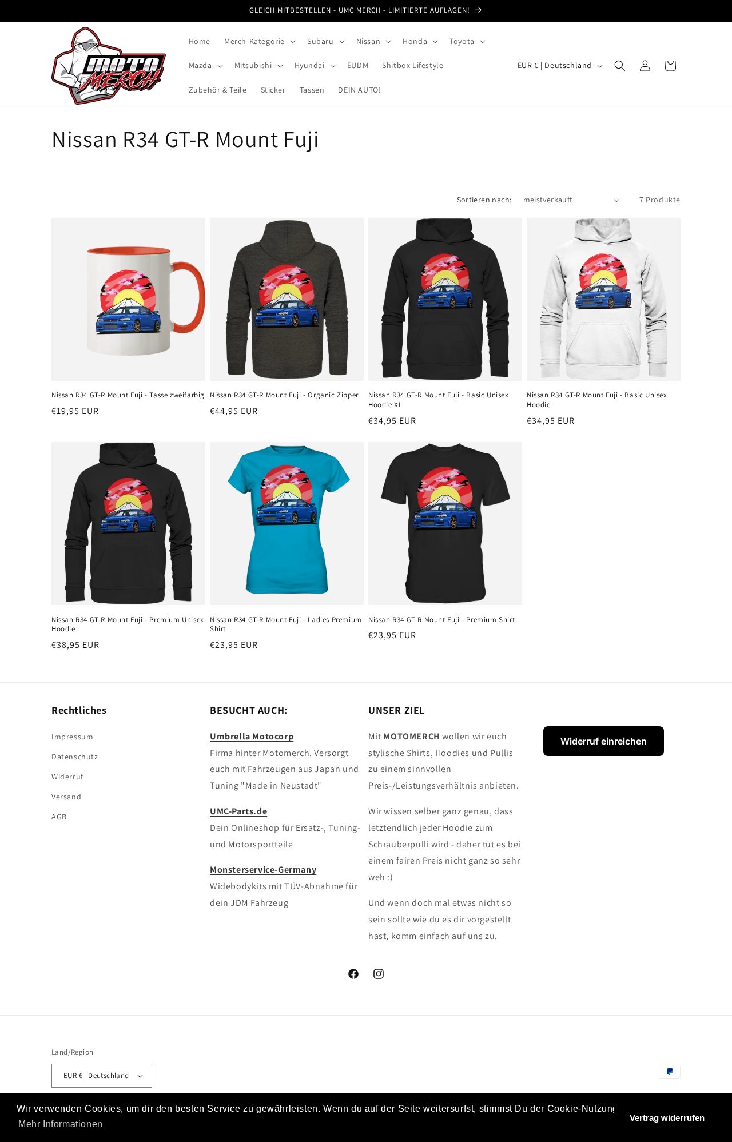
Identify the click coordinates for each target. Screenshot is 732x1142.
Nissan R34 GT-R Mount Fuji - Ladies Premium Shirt (286, 624)
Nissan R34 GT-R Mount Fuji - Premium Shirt (441, 619)
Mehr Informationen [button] (60, 1124)
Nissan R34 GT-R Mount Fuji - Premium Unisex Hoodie (127, 624)
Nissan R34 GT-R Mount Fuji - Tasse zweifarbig (128, 395)
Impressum (72, 736)
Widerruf (67, 776)
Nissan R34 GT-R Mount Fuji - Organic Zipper (284, 395)
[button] (258, 41)
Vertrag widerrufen (667, 1118)
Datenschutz (74, 756)
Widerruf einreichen (603, 741)
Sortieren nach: (484, 199)
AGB (59, 816)
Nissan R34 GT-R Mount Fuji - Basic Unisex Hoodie (597, 400)
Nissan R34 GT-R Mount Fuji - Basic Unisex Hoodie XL (438, 400)
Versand (66, 796)
